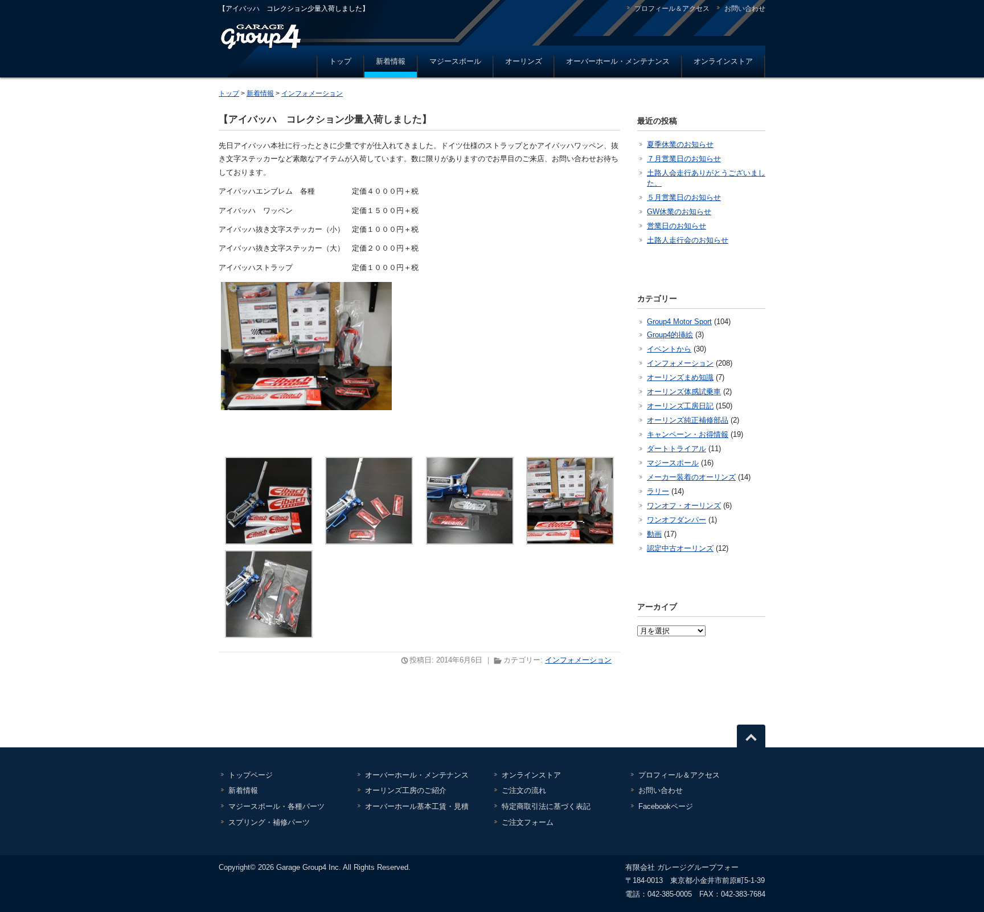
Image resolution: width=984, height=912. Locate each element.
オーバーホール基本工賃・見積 (417, 806)
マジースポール (455, 61)
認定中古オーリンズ (680, 548)
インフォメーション (312, 93)
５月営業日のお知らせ (684, 197)
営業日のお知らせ (676, 226)
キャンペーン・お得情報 (687, 434)
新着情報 (390, 61)
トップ (340, 61)
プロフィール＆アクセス (672, 9)
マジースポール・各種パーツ (276, 806)
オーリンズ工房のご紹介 (405, 790)
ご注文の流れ (524, 790)
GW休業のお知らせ (679, 211)
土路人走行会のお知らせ (687, 240)
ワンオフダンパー (676, 520)
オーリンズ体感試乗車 (684, 391)
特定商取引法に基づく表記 (546, 806)
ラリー (658, 491)
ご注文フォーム (528, 822)
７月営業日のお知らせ (684, 158)
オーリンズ (523, 61)
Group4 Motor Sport (679, 321)
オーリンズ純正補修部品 (687, 420)
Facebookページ (665, 806)
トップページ (250, 775)
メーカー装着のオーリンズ (691, 477)
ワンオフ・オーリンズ (684, 505)
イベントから (669, 349)
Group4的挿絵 (670, 334)
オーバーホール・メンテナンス (618, 61)
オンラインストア (723, 61)
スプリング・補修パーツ (269, 822)
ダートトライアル (676, 448)
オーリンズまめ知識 (680, 377)
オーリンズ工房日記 (680, 406)
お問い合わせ (744, 9)
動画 (654, 534)
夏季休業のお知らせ (680, 144)
